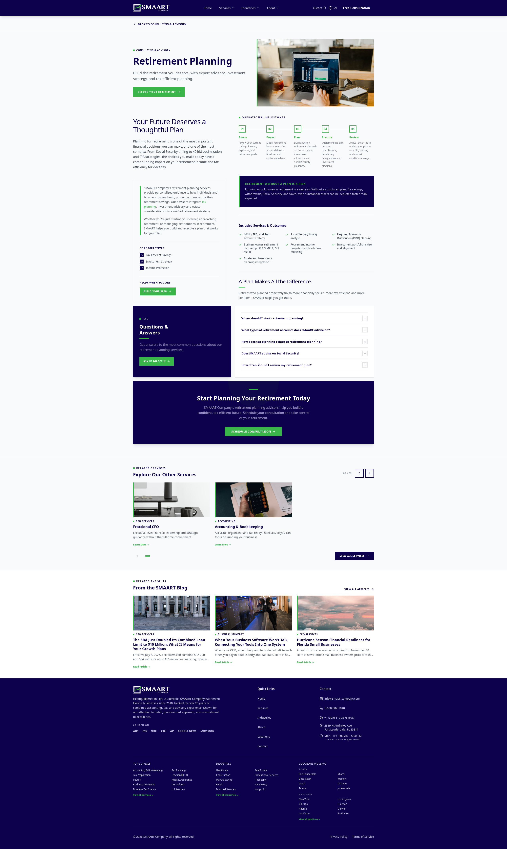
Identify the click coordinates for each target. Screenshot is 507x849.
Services (225, 8)
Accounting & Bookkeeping (148, 770)
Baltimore (343, 813)
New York (304, 799)
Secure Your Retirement (157, 91)
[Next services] (369, 473)
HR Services (178, 789)
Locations (263, 736)
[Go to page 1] (137, 556)
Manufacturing (224, 779)
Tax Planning (179, 770)
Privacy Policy (338, 836)
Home (207, 8)
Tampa (302, 788)
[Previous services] (359, 473)
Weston (342, 778)
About (271, 8)
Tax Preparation (142, 775)
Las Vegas (304, 813)
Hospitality (260, 779)
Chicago (303, 804)
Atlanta (303, 808)
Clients (317, 8)
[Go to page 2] (147, 556)
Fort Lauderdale (307, 774)
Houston (342, 804)
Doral (302, 783)
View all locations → (309, 818)
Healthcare (222, 770)
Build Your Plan (155, 291)
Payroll (137, 779)
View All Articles (357, 589)
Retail (219, 784)
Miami (341, 774)
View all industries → (227, 794)
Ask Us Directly (154, 361)
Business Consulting (144, 784)
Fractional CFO (180, 775)
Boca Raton (305, 778)
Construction (223, 775)
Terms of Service (363, 836)
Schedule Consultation (251, 431)
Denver (342, 808)
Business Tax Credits (144, 789)
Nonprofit (260, 789)
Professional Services (266, 775)
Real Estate (261, 770)
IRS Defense (178, 784)
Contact (262, 746)
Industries (248, 8)
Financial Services (226, 789)
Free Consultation (356, 8)
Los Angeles (344, 799)
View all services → (143, 794)
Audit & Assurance (182, 779)
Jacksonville (344, 788)
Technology (261, 784)
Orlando (342, 783)
